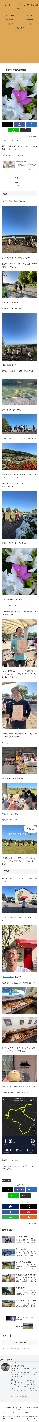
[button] (25, 130)
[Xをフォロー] (28, 1206)
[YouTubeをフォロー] (28, 1212)
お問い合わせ (28, 1413)
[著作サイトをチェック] (10, 1206)
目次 (16, 178)
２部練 (17, 185)
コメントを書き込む (19, 1342)
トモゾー (14, 1363)
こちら (14, 155)
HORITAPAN (8, 977)
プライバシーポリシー (10, 1413)
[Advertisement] (19, 48)
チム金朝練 (7, 1180)
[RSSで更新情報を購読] (28, 1217)
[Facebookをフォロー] (10, 1212)
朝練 (16, 182)
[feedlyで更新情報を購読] (10, 1217)
